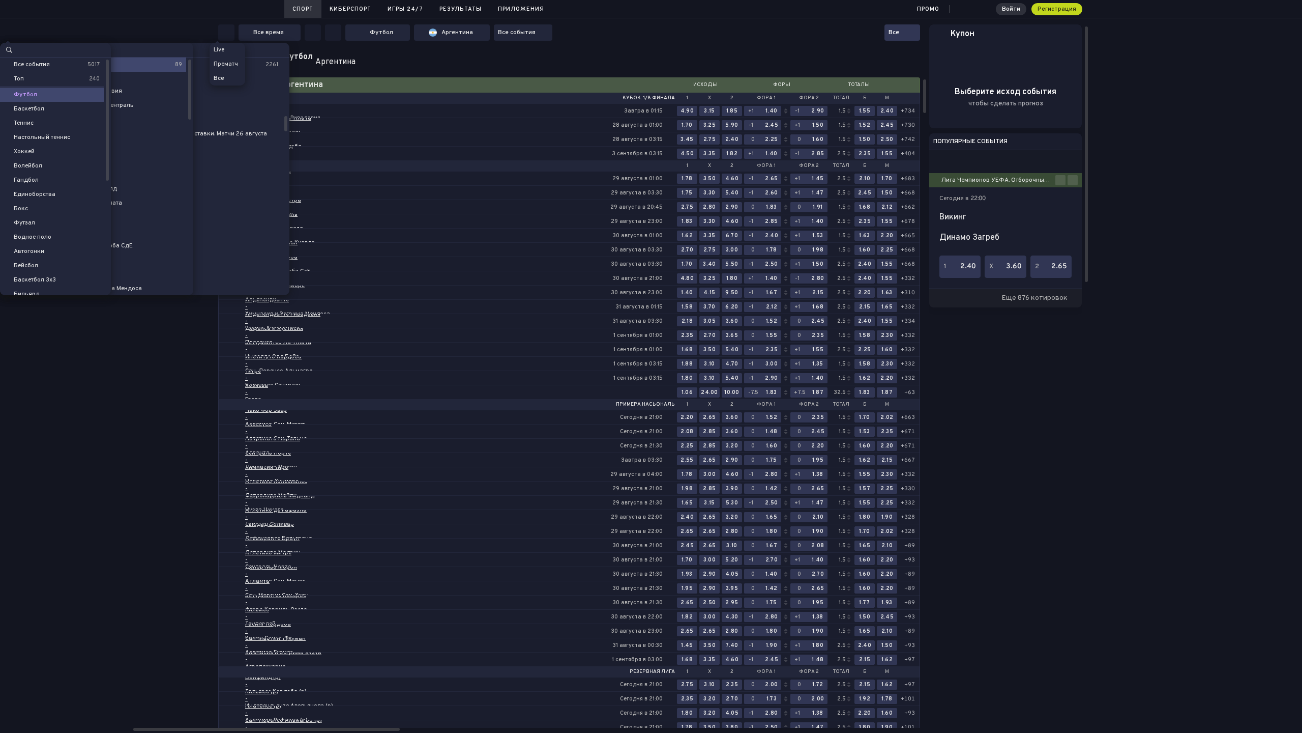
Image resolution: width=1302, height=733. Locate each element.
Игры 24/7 (405, 9)
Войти (1011, 9)
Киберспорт (350, 9)
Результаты (460, 9)
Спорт (302, 9)
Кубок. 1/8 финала (649, 98)
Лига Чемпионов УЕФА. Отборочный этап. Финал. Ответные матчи (998, 180)
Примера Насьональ (645, 405)
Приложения (521, 9)
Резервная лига (652, 672)
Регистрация (1057, 9)
